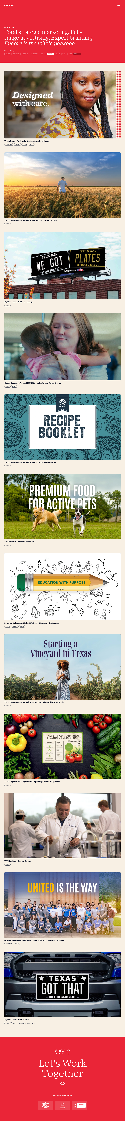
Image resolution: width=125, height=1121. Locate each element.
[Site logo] (9, 5)
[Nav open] (119, 5)
